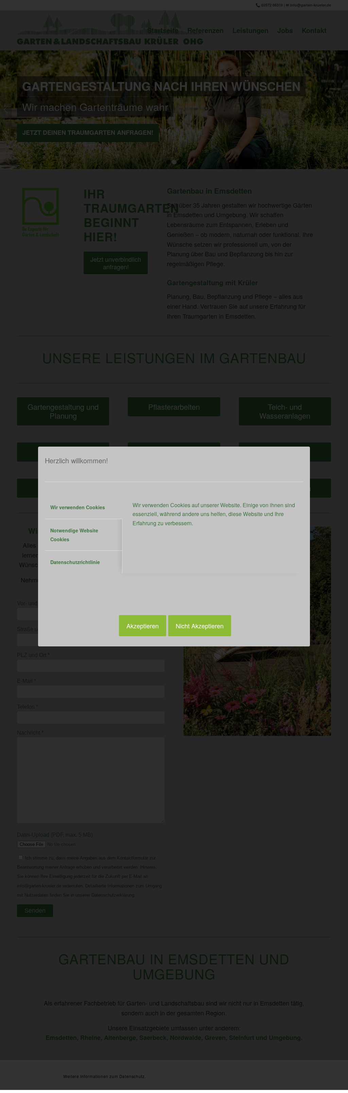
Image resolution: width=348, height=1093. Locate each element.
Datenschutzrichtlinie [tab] (75, 562)
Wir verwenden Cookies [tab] (77, 507)
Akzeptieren (142, 625)
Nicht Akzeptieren (200, 625)
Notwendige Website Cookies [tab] (74, 535)
